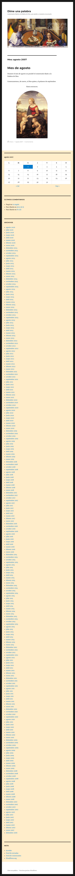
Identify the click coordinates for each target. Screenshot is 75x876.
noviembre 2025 (12, 250)
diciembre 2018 (11, 462)
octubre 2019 (10, 436)
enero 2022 (10, 369)
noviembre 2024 (12, 281)
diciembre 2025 (11, 248)
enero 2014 (10, 614)
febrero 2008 (10, 797)
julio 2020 (9, 413)
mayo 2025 (10, 266)
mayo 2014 (10, 603)
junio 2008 (10, 786)
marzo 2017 (10, 516)
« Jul (17, 186)
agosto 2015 (10, 565)
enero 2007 (10, 830)
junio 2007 (10, 817)
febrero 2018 (10, 487)
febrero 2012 (10, 673)
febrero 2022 (10, 366)
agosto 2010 (10, 719)
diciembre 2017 (11, 493)
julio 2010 (9, 722)
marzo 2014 (10, 609)
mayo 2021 (10, 387)
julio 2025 (9, 261)
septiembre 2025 (12, 256)
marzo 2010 (10, 732)
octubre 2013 (10, 621)
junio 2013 (9, 632)
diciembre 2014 (11, 585)
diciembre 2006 (11, 833)
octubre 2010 (10, 714)
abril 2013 (9, 637)
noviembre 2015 (12, 557)
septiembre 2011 (12, 686)
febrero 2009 (10, 766)
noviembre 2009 (12, 743)
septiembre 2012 (12, 655)
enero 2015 (10, 583)
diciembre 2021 (11, 372)
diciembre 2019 (11, 431)
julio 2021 (9, 382)
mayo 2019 (10, 449)
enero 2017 (10, 521)
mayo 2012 (10, 665)
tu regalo (16, 204)
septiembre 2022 (12, 348)
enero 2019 (10, 459)
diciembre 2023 (11, 310)
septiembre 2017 (12, 500)
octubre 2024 (11, 284)
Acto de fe (20, 207)
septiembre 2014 (12, 593)
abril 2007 (9, 822)
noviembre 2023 (12, 312)
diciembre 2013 (11, 616)
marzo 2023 (10, 333)
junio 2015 (10, 570)
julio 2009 (9, 753)
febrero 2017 (10, 518)
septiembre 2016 (12, 531)
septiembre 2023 (12, 317)
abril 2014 (9, 606)
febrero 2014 (10, 611)
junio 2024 (10, 294)
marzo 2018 (10, 485)
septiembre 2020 (12, 408)
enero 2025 (10, 276)
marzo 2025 (10, 271)
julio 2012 (9, 660)
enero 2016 (10, 552)
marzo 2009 (10, 763)
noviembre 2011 (11, 681)
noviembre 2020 (12, 402)
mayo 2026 (10, 235)
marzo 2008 (10, 794)
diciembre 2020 (11, 400)
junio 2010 (10, 724)
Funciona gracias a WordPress (28, 870)
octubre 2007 (11, 807)
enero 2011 (10, 706)
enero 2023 (10, 338)
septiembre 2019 (12, 439)
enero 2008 (10, 799)
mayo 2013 (10, 634)
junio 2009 (10, 755)
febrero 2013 (10, 642)
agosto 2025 (10, 258)
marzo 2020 (10, 423)
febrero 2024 (10, 305)
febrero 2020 (10, 426)
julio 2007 (9, 815)
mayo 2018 (10, 480)
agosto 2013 (10, 627)
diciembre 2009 (11, 740)
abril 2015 (9, 575)
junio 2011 (9, 694)
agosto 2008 (10, 781)
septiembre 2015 (12, 562)
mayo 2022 (10, 359)
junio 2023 (10, 325)
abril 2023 (9, 330)
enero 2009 (10, 768)
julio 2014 (9, 598)
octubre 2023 (11, 315)
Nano (11, 142)
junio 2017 (9, 508)
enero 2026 (10, 245)
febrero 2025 (10, 274)
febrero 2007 (10, 828)
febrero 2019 (10, 457)
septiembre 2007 (12, 809)
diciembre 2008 (11, 771)
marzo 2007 (10, 825)
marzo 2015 (10, 578)
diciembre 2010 (11, 709)
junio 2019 (10, 446)
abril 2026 (9, 238)
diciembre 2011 (11, 678)
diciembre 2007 (11, 802)
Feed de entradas (12, 853)
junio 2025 (10, 263)
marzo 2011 (10, 701)
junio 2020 (10, 415)
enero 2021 (10, 397)
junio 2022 (10, 356)
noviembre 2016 (12, 526)
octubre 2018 (10, 467)
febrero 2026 (10, 243)
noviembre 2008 (12, 773)
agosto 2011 (10, 688)
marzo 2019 (10, 454)
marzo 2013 (10, 639)
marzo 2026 (10, 240)
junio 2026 (10, 232)
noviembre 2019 (12, 433)
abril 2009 (9, 761)
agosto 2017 (10, 503)
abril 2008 (9, 791)
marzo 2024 (10, 302)
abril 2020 (9, 420)
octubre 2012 (10, 652)
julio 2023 (9, 323)
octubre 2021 (10, 377)
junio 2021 (10, 384)
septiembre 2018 (12, 469)
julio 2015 (9, 567)
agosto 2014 (10, 596)
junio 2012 (10, 663)
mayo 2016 (10, 542)
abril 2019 (9, 451)
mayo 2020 (10, 418)
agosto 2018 (10, 472)
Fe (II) (19, 210)
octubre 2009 (11, 745)
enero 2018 (10, 490)
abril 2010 (9, 730)
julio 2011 (9, 691)
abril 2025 (9, 268)
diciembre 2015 (11, 554)
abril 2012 (9, 668)
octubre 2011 (10, 683)
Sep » (57, 186)
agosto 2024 (10, 289)
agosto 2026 (10, 227)
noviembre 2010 (12, 712)
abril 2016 (9, 544)
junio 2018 (10, 477)
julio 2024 (9, 292)
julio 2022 (9, 354)
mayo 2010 (10, 727)
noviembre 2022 (12, 343)
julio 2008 (9, 784)
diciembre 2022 (11, 341)
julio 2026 (9, 230)
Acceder (9, 850)
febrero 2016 (10, 549)
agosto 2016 (10, 534)
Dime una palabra (19, 11)
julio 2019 (9, 444)
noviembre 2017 (12, 495)
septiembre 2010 (12, 717)
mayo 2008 (10, 789)
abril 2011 (9, 699)
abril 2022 (9, 361)
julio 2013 (9, 629)
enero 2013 (10, 645)
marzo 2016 (10, 547)
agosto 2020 (10, 410)
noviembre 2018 (12, 464)
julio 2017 (9, 505)
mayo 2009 (10, 758)
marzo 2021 (10, 392)
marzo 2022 (10, 364)
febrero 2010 (10, 735)
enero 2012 (10, 676)
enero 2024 (10, 307)
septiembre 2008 (12, 779)
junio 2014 (10, 601)
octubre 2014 (10, 591)
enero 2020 (10, 428)
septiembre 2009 (12, 748)
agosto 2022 (10, 351)
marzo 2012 (10, 670)
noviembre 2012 (12, 650)
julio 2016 (9, 536)
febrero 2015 (10, 580)
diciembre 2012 (11, 647)
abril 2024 (9, 299)
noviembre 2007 (12, 804)
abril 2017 (9, 513)
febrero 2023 (10, 335)
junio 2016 (10, 539)
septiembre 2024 (12, 287)
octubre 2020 (11, 405)
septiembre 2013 (12, 624)
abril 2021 (9, 390)
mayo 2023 (10, 328)
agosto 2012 (10, 657)
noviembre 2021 (12, 374)
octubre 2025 (11, 253)
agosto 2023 (10, 320)
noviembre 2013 (12, 619)
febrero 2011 (10, 704)
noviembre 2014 (12, 588)
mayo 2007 (10, 820)
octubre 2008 (11, 776)
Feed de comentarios (13, 856)
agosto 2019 (10, 441)
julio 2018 (9, 475)
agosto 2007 (10, 812)
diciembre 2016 (11, 524)
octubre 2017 (10, 498)
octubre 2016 (10, 529)
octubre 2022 (11, 346)
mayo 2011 (10, 696)
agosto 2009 (10, 750)
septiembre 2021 (12, 379)
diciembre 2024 (11, 279)
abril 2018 (9, 482)
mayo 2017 (10, 511)
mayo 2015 (10, 572)
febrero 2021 (10, 395)
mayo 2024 (10, 297)
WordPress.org (11, 858)
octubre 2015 (10, 560)
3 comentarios (29, 142)
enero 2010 (10, 737)
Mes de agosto (18, 68)
